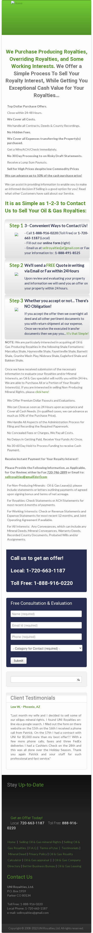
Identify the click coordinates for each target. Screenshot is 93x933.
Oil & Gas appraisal (36, 860)
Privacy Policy (38, 854)
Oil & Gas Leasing (69, 866)
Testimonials (70, 848)
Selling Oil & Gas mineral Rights (40, 842)
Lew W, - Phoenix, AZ (25, 706)
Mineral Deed (17, 854)
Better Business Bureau (39, 866)
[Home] (16, 3)
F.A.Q (33, 848)
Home (12, 842)
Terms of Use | (50, 848)
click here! (42, 392)
